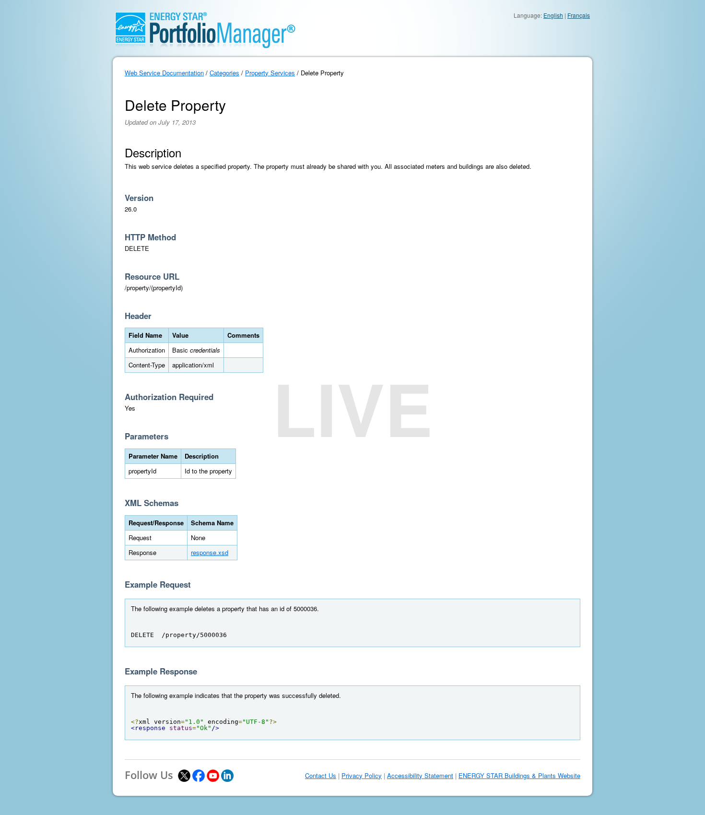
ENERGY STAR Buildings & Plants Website (519, 776)
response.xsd (209, 552)
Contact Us (320, 776)
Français (578, 15)
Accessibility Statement (420, 776)
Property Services (270, 72)
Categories (224, 72)
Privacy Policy (361, 776)
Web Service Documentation (164, 72)
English (553, 15)
